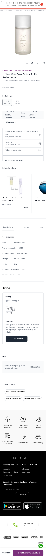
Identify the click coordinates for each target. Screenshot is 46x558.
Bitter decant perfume (13, 399)
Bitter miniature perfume (32, 399)
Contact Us (26, 472)
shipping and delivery (10, 472)
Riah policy (6, 469)
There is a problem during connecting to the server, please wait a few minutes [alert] (22, 4)
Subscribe (23, 495)
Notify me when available (30, 553)
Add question (35, 367)
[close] (1, 2)
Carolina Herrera (30, 11)
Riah (1, 11)
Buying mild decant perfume (15, 392)
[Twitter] (24, 458)
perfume (19, 11)
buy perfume (7, 475)
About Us (25, 469)
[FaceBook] (20, 458)
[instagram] (14, 458)
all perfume (9, 11)
